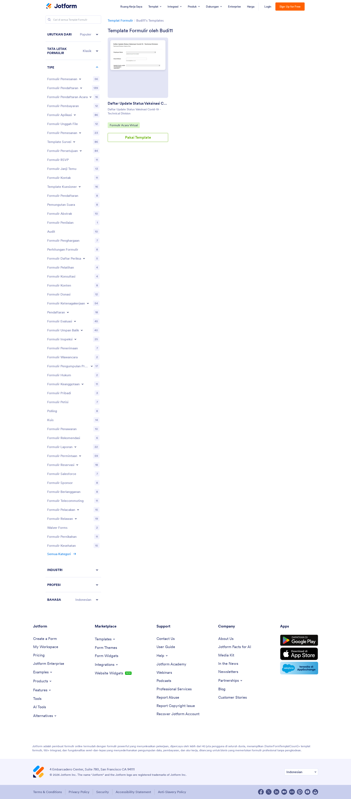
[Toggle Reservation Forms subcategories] (77, 465)
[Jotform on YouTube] (307, 792)
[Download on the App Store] (299, 653)
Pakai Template (138, 137)
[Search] (49, 19)
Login (268, 6)
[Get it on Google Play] (299, 640)
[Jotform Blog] (292, 792)
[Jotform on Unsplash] (315, 792)
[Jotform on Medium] (284, 792)
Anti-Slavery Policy (172, 792)
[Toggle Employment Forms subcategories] (88, 303)
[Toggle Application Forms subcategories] (75, 115)
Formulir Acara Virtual (124, 125)
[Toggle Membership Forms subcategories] (82, 384)
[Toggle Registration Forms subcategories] (81, 88)
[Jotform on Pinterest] (300, 792)
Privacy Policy (79, 792)
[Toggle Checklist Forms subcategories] (84, 258)
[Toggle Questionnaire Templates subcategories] (80, 187)
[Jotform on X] (269, 792)
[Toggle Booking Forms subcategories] (80, 133)
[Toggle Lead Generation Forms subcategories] (92, 366)
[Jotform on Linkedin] (276, 792)
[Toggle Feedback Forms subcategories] (82, 330)
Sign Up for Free (290, 6)
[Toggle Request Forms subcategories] (80, 456)
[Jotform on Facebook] (261, 792)
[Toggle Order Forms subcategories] (80, 79)
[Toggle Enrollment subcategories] (68, 312)
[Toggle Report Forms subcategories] (75, 447)
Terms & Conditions (47, 792)
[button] (73, 34)
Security (102, 792)
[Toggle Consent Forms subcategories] (81, 151)
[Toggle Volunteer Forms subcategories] (76, 519)
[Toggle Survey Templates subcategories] (74, 142)
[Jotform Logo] (61, 6)
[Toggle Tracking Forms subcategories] (78, 510)
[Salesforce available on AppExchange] (299, 668)
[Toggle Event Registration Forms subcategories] (90, 97)
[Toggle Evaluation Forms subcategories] (75, 321)
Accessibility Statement (133, 792)
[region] (73, 317)
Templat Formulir (120, 20)
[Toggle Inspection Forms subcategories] (75, 339)
